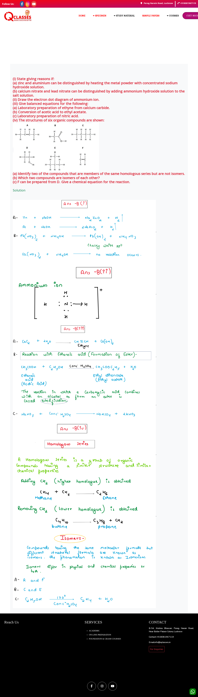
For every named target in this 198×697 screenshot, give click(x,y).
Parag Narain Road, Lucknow (157, 3)
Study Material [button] (125, 15)
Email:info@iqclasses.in (160, 642)
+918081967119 (188, 3)
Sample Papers (150, 15)
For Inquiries (156, 649)
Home (82, 15)
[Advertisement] (99, 44)
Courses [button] (173, 15)
